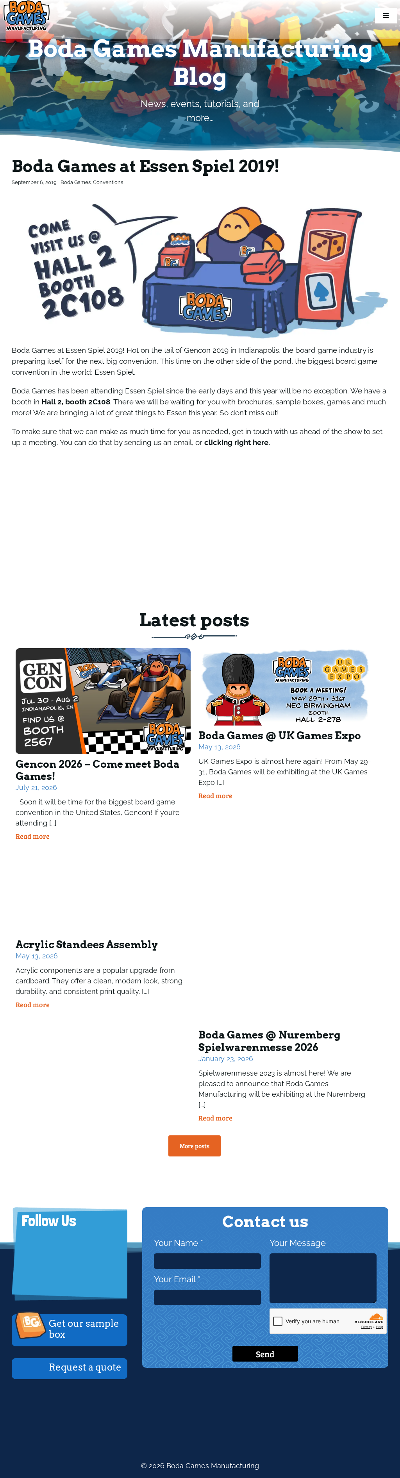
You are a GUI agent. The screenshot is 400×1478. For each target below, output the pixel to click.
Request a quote (85, 1367)
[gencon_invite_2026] (103, 651)
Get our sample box (84, 1329)
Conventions (108, 182)
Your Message (298, 1243)
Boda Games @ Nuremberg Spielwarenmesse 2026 (269, 1041)
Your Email (177, 1279)
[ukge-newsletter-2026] (285, 651)
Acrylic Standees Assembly (87, 944)
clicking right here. (237, 442)
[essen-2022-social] (285, 853)
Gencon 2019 (206, 350)
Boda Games (76, 182)
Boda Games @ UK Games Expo (279, 735)
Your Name (178, 1243)
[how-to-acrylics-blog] (103, 853)
